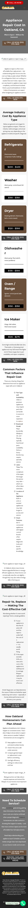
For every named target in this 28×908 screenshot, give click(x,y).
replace (20, 421)
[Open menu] (24, 7)
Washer (11, 180)
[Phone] (23, 903)
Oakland (6, 90)
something (9, 808)
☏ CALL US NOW (14, 3)
